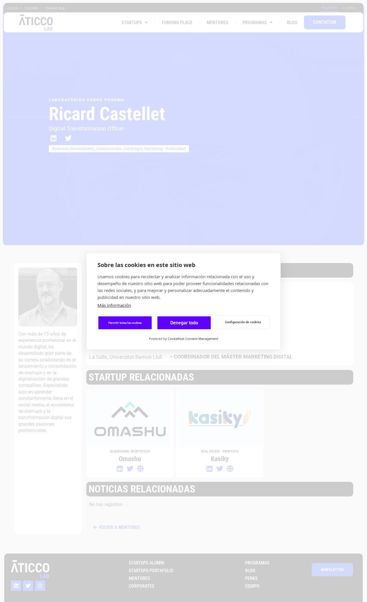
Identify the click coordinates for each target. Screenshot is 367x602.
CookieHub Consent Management (193, 338)
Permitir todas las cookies (125, 322)
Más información (114, 305)
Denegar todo (184, 322)
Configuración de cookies (243, 322)
